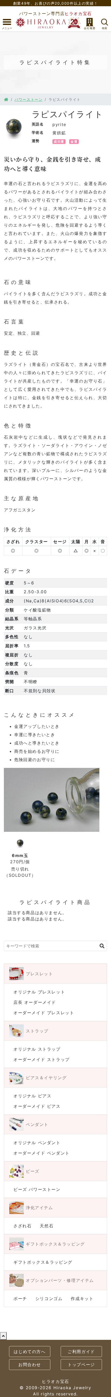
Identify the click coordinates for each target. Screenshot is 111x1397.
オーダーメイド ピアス (37, 1106)
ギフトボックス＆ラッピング (43, 1262)
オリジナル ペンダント (37, 1142)
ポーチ (20, 1298)
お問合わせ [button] (29, 1364)
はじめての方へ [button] (29, 1351)
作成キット (82, 1298)
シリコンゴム (49, 1298)
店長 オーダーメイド (34, 1002)
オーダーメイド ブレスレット (43, 1012)
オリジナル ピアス (32, 1095)
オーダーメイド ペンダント (41, 1153)
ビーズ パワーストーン (37, 1189)
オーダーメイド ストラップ (41, 1059)
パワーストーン (28, 99)
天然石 (46, 1225)
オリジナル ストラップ (37, 1049)
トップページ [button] (81, 1364)
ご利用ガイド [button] (81, 1351)
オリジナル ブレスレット (39, 991)
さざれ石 (22, 1225)
